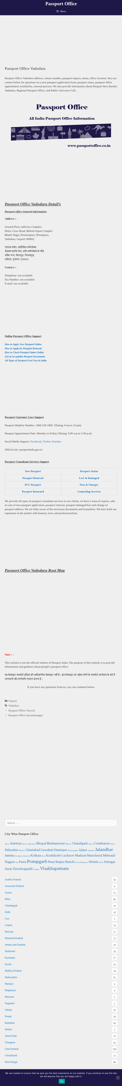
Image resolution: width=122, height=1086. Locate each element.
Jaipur (83, 850)
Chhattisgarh (11, 905)
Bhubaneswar (56, 843)
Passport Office (61, 3)
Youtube (56, 441)
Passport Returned (33, 491)
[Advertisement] (61, 39)
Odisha (8, 1009)
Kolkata (35, 855)
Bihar (7, 899)
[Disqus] (61, 772)
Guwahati (47, 850)
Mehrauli (109, 855)
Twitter (47, 441)
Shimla (93, 862)
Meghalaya (10, 990)
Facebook (35, 441)
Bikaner (68, 844)
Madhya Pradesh (13, 970)
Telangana (10, 1042)
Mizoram (9, 996)
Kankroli (26, 856)
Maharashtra (11, 977)
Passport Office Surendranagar (25, 715)
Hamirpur (60, 850)
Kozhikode (53, 855)
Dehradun (11, 850)
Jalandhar (104, 849)
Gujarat (12, 700)
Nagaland (9, 1003)
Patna (22, 862)
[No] (118, 1077)
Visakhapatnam (54, 868)
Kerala (8, 964)
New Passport (33, 471)
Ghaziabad (33, 850)
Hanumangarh (73, 850)
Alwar (7, 844)
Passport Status (89, 471)
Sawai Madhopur (81, 862)
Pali (17, 862)
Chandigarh (80, 843)
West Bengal (11, 1062)
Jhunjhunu (19, 856)
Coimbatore (102, 843)
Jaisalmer (91, 850)
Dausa (112, 844)
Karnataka (10, 957)
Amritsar (16, 843)
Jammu (9, 855)
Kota (43, 856)
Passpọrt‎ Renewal (32, 478)
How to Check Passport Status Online (24, 352)
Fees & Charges (89, 484)
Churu (90, 844)
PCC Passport (33, 484)
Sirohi (101, 862)
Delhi (7, 912)
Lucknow (67, 855)
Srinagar (109, 862)
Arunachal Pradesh (14, 886)
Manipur (9, 983)
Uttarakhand (11, 1055)
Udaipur (36, 869)
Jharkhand (10, 951)
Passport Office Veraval (21, 710)
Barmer (25, 844)
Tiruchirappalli (23, 869)
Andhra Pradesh (13, 879)
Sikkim (8, 1029)
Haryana (9, 931)
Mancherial (94, 855)
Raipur (60, 862)
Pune (51, 862)
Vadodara (13, 705)
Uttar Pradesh (11, 1049)
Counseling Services (89, 491)
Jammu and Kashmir (15, 944)
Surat (8, 869)
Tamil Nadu (11, 1036)
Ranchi (70, 862)
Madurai (80, 855)
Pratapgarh (37, 861)
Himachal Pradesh (14, 938)
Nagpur (10, 862)
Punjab (8, 1016)
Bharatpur (32, 844)
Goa (7, 918)
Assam (8, 892)
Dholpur (22, 850)
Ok (61, 1081)
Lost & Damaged (89, 478)
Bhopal (41, 843)
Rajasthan (10, 1022)
